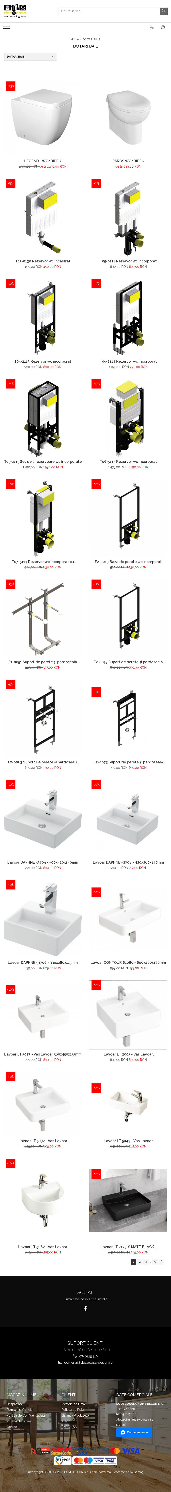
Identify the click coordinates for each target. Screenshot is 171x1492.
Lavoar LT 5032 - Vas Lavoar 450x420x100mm (42, 1141)
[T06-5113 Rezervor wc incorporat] (128, 418)
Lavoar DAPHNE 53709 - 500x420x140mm (42, 862)
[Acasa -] (25, 11)
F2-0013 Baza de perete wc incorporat (128, 562)
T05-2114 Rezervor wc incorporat (128, 361)
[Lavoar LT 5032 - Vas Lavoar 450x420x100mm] (43, 1104)
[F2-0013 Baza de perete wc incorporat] (128, 518)
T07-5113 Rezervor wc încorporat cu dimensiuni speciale (43, 562)
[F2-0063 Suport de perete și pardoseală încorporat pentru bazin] (43, 719)
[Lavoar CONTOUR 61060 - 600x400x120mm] (128, 919)
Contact (12, 1427)
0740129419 (88, 1356)
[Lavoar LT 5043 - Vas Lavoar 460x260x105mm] (128, 1104)
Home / (76, 39)
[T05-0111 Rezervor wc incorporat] (128, 218)
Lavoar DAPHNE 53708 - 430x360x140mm (128, 862)
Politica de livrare (19, 1421)
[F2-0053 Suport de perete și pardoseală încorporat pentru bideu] (128, 619)
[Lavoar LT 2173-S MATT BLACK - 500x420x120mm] (128, 1200)
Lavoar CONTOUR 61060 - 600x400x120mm (128, 962)
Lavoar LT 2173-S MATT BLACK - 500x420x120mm (128, 1247)
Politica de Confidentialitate (26, 1415)
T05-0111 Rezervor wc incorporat (128, 261)
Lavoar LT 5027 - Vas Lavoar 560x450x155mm (42, 1054)
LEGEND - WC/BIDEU (42, 161)
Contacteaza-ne (137, 1432)
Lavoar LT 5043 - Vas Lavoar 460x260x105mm (128, 1141)
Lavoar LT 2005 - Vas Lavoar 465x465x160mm (128, 1054)
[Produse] (7, 28)
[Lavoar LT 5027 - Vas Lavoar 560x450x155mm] (43, 1015)
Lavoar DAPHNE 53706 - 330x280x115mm (43, 962)
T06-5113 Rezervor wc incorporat (128, 461)
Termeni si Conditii (20, 1409)
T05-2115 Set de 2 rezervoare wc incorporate (43, 461)
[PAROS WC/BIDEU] (128, 118)
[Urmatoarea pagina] (161, 1262)
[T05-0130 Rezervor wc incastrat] (43, 218)
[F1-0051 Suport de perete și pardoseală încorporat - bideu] (43, 619)
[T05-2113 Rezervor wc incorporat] (43, 318)
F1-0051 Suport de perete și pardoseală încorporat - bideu (42, 662)
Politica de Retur (73, 1409)
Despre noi (14, 1404)
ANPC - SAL (69, 1427)
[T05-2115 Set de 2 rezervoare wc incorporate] (43, 418)
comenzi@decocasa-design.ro (88, 1363)
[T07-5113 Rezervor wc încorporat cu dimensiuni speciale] (43, 518)
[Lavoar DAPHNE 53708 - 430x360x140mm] (128, 819)
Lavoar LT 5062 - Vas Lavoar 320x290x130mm (42, 1247)
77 (155, 1261)
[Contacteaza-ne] (152, 27)
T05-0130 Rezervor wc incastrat (42, 261)
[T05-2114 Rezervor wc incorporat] (128, 318)
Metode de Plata (73, 1404)
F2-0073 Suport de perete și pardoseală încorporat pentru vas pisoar (128, 762)
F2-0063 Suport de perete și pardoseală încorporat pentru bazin (42, 762)
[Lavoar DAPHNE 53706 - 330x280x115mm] (43, 919)
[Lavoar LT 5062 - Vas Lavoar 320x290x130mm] (43, 1201)
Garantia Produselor (75, 1415)
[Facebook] (86, 1308)
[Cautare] (164, 11)
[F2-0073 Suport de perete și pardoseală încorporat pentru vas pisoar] (128, 718)
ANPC (65, 1421)
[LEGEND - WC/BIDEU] (43, 117)
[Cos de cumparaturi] (163, 27)
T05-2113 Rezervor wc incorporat (42, 361)
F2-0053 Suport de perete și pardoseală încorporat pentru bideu (128, 662)
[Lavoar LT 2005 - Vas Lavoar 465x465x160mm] (128, 1015)
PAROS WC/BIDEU (128, 161)
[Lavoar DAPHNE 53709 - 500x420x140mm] (43, 819)
